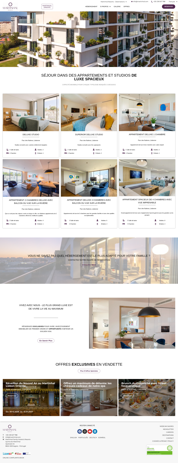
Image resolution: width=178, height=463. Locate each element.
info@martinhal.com (140, 1)
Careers (170, 432)
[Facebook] (79, 431)
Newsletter (168, 429)
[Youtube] (90, 431)
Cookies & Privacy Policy (163, 441)
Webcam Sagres (167, 426)
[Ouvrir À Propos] (110, 6)
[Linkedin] (95, 431)
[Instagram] (84, 431)
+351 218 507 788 (159, 1)
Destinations (168, 435)
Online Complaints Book (13, 458)
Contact (170, 438)
